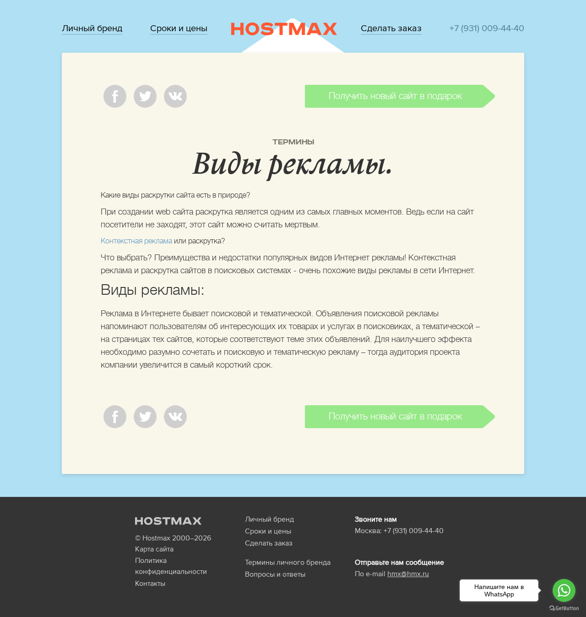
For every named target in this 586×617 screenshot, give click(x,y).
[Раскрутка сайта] (284, 28)
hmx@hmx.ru (408, 573)
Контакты (150, 583)
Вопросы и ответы (275, 574)
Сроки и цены (178, 28)
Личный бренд (92, 28)
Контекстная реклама (136, 241)
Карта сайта (154, 549)
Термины (293, 142)
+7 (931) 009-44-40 (487, 28)
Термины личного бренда (288, 562)
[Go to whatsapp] (564, 590)
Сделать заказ (391, 28)
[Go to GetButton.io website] (564, 608)
